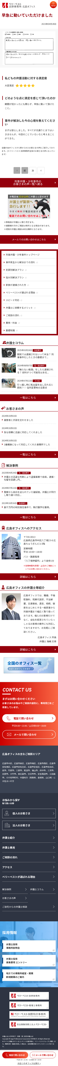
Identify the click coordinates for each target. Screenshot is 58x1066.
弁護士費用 (8, 847)
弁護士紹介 (8, 837)
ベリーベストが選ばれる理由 (18, 877)
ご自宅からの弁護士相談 (14, 906)
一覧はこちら (28, 398)
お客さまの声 (9, 898)
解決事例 (6, 889)
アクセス (7, 867)
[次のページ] (41, 170)
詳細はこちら (28, 577)
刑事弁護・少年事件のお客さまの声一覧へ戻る (28, 182)
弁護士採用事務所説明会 (13, 946)
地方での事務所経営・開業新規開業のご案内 (19, 975)
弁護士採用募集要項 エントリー (16, 960)
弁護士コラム (37, 889)
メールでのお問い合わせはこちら (29, 239)
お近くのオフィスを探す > (29, 1063)
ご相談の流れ (9, 857)
